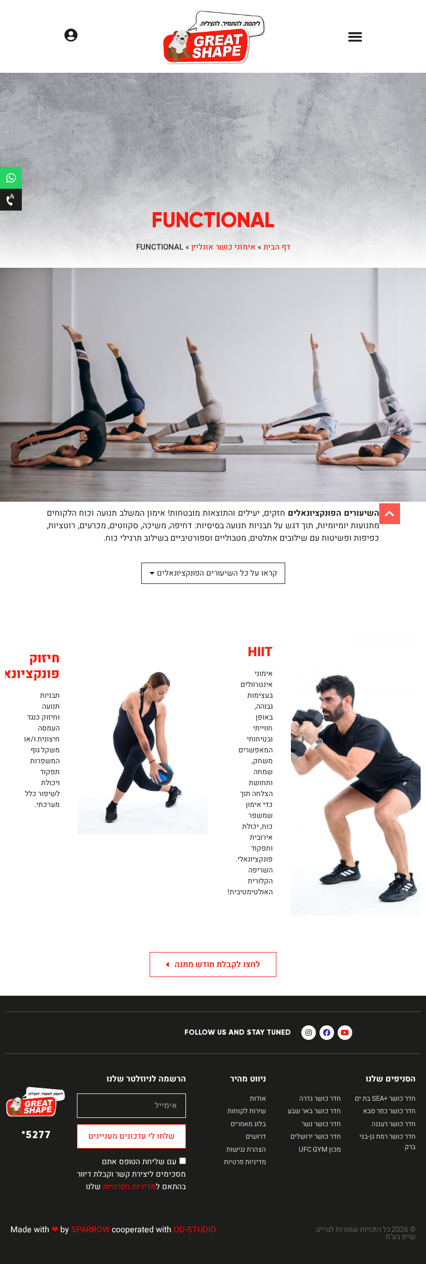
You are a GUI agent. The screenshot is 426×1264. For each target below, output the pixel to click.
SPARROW (90, 1229)
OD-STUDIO (195, 1229)
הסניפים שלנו (391, 1079)
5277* (36, 1134)
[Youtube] (345, 1032)
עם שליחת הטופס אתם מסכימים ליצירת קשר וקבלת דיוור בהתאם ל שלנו (131, 1174)
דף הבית (276, 247)
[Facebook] (327, 1032)
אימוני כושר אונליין (223, 247)
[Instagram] (308, 1032)
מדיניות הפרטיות (129, 1186)
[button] (355, 36)
